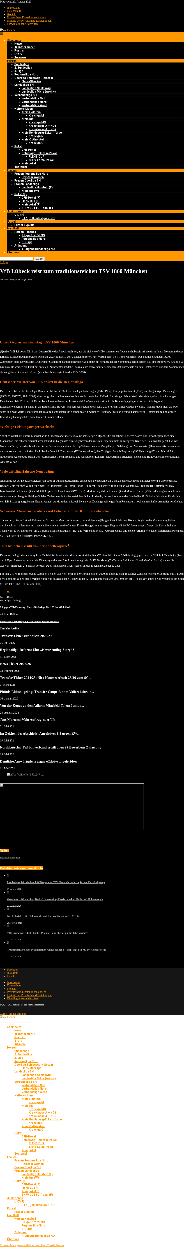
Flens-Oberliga (31, 81)
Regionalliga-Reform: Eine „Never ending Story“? (37, 650)
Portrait (20, 50)
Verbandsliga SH (25, 95)
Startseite (14, 40)
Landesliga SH (24, 84)
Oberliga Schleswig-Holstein (33, 78)
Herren (12, 60)
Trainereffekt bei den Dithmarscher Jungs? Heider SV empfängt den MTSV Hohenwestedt (56, 949)
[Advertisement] (92, 308)
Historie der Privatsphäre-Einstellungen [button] (29, 20)
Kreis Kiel (28, 119)
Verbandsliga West (34, 105)
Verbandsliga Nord (34, 102)
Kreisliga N (36, 136)
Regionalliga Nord (26, 74)
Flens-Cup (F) (31, 201)
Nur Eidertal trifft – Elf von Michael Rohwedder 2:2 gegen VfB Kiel (44, 916)
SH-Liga (27, 242)
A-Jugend (20, 245)
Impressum (13, 7)
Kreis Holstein (31, 112)
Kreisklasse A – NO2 (42, 129)
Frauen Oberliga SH (27, 180)
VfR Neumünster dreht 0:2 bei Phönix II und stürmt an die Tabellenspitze (47, 933)
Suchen (39, 259)
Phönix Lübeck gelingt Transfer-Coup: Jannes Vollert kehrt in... (47, 692)
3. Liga (18, 71)
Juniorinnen (15, 211)
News (18, 43)
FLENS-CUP (37, 156)
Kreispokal (29, 163)
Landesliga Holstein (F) (37, 187)
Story (18, 54)
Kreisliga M (36, 115)
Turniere (20, 57)
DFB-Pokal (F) (31, 197)
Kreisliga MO (37, 122)
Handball (13, 228)
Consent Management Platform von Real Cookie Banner (32, 1245)
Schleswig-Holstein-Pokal (39, 153)
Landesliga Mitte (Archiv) (39, 91)
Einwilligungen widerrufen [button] (22, 23)
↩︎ (8, 591)
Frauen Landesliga (26, 184)
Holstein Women (33, 177)
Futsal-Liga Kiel (24, 225)
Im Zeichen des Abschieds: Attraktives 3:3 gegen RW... (40, 733)
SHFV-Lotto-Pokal (41, 160)
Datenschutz (14, 10)
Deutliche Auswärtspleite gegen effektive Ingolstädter (38, 761)
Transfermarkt (24, 47)
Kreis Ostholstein (33, 139)
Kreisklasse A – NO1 (42, 126)
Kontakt (11, 14)
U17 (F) (19, 214)
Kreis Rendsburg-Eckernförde (42, 132)
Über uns (13, 252)
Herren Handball (25, 232)
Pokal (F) (20, 194)
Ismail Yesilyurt (10, 279)
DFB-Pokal (29, 149)
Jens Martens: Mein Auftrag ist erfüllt (27, 719)
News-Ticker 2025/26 (15, 664)
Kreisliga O (36, 143)
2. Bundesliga (23, 67)
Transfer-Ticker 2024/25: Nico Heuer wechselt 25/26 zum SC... (45, 678)
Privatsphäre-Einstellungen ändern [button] (26, 17)
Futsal (11, 221)
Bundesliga (21, 64)
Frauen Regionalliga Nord (31, 173)
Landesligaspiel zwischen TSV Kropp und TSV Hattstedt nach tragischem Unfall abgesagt (56, 882)
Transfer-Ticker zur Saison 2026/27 (26, 636)
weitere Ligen (23, 108)
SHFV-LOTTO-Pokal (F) (37, 208)
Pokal (18, 146)
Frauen (12, 170)
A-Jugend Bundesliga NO (38, 249)
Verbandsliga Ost (33, 98)
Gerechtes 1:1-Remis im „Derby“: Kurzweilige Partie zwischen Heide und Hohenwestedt (55, 899)
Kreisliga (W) (30, 191)
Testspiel (20, 167)
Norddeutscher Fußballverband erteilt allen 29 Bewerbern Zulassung (50, 747)
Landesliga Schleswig (36, 88)
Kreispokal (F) (31, 204)
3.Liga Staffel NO (33, 235)
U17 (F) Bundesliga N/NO (38, 218)
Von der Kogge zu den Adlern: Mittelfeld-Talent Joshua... (42, 705)
